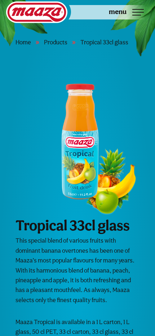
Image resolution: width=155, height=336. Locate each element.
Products (55, 42)
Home (23, 42)
